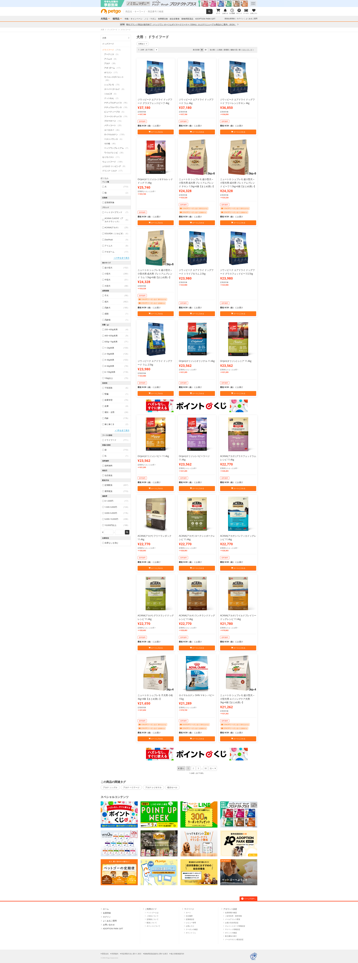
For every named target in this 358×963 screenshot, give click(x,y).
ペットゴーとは (152, 912)
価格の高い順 (247, 50)
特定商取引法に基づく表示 (131, 954)
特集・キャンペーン (133, 19)
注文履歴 (189, 916)
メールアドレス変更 (232, 919)
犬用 (104, 38)
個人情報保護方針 (177, 954)
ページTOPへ (250, 898)
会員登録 (107, 913)
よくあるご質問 (251, 18)
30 (205, 768)
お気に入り (190, 926)
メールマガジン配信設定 (234, 939)
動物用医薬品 (187, 19)
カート (188, 912)
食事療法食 (163, 19)
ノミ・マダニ (150, 19)
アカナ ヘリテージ (131, 787)
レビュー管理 (191, 922)
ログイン (240, 18)
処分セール (172, 787)
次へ (212, 768)
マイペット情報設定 (232, 929)
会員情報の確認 (231, 912)
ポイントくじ (191, 933)
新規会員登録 (230, 18)
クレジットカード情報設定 (235, 926)
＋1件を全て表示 (122, 430)
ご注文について (152, 916)
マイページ (189, 909)
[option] (179, 3)
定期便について (152, 919)
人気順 (219, 50)
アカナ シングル (110, 787)
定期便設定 (190, 919)
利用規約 (115, 954)
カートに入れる (157, 132)
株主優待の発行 (231, 936)
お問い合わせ (109, 924)
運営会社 (105, 954)
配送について (152, 922)
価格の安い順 (235, 50)
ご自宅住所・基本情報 (233, 916)
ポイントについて (153, 926)
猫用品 (116, 18)
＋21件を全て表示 (121, 257)
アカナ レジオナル (153, 787)
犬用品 (104, 18)
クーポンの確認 (192, 929)
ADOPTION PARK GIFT (205, 19)
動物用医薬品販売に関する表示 (156, 954)
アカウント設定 (230, 909)
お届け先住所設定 (231, 922)
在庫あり (141, 44)
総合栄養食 (175, 19)
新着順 (226, 50)
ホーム (106, 909)
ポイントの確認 (231, 933)
